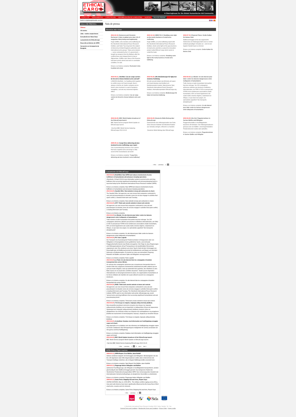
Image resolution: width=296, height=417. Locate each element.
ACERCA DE (85, 17)
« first (154, 164)
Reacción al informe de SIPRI (89, 43)
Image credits (172, 408)
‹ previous (160, 164)
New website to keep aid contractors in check (139, 201)
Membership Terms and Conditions (148, 408)
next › (140, 346)
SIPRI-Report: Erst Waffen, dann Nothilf (128, 353)
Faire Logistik (129, 258)
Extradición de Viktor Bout (89, 37)
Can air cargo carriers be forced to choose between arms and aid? (125, 97)
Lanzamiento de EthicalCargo (90, 40)
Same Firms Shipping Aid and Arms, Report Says (131, 379)
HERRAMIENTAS (97, 17)
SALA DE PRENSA (159, 17)
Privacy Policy (163, 408)
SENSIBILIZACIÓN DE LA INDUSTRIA (130, 17)
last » (144, 346)
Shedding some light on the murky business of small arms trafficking (161, 58)
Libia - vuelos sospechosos (89, 34)
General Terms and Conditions (128, 408)
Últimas (82, 27)
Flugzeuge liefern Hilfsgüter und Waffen (128, 365)
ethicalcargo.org (144, 293)
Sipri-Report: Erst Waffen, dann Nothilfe (137, 363)
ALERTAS (148, 17)
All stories (83, 30)
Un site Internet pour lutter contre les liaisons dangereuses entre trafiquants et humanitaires (197, 107)
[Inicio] (148, 8)
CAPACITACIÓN (110, 17)
